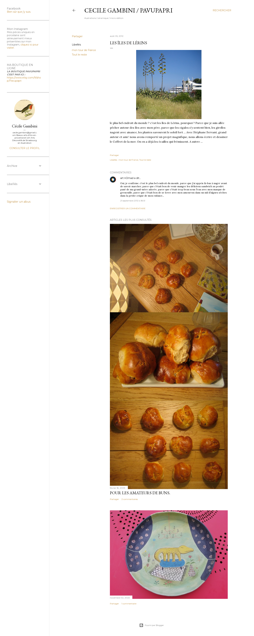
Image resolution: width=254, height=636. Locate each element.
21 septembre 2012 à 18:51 (132, 200)
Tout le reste (79, 54)
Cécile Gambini (24, 126)
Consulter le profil (25, 148)
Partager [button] (77, 36)
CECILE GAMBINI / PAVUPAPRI (128, 10)
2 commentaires (129, 499)
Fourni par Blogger (154, 625)
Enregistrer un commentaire (127, 208)
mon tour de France (84, 50)
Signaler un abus (18, 201)
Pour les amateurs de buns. (140, 492)
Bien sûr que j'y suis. (19, 11)
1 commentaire (128, 603)
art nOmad (126, 178)
